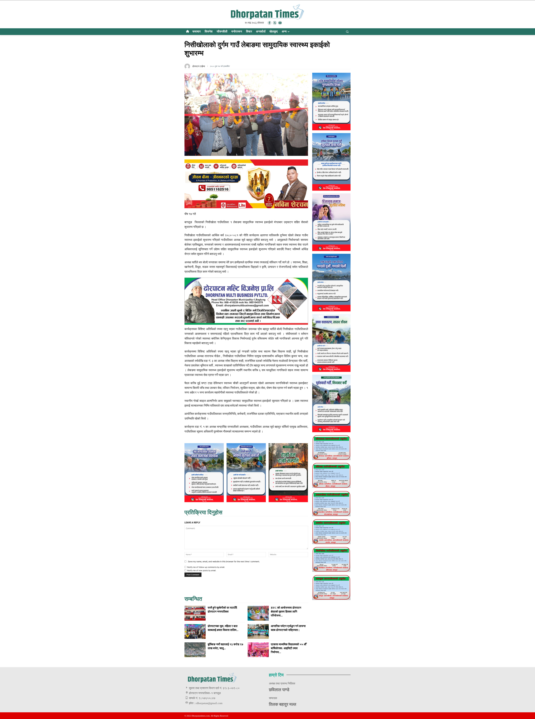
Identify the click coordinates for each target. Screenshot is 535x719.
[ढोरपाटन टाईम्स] (187, 66)
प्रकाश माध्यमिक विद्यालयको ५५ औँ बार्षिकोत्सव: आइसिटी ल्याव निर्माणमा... (288, 648)
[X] (275, 23)
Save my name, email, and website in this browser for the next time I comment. (224, 561)
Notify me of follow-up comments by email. (206, 567)
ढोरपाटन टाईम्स (198, 66)
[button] (347, 31)
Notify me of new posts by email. (201, 570)
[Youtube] (280, 23)
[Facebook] (269, 23)
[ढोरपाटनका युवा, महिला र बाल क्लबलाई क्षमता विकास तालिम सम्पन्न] (195, 631)
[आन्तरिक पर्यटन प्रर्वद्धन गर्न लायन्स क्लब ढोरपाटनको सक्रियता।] (258, 631)
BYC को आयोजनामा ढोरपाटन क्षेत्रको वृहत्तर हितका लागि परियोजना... (286, 611)
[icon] (187, 32)
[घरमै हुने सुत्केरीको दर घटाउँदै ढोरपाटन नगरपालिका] (195, 613)
